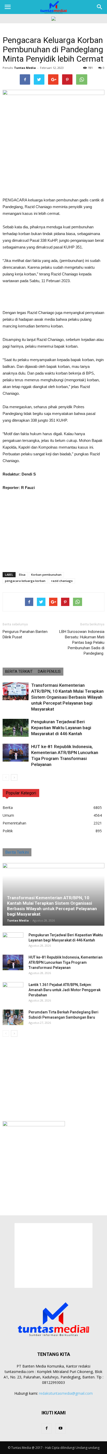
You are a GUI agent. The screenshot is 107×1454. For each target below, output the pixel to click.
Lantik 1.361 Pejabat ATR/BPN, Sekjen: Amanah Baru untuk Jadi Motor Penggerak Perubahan (65, 990)
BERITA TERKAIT (19, 671)
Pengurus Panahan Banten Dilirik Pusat (25, 634)
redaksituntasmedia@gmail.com (66, 1393)
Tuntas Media (25, 68)
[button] (99, 7)
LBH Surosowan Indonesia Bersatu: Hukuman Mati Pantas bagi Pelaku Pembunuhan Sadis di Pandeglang (81, 642)
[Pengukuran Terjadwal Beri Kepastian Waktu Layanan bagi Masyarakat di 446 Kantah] (16, 728)
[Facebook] (46, 1428)
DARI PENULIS (49, 671)
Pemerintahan (14, 823)
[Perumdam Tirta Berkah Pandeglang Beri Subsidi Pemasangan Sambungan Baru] (13, 1017)
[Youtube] (60, 1428)
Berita (8, 807)
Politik (8, 830)
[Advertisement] (53, 297)
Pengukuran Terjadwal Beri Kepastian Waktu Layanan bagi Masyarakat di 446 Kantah (61, 727)
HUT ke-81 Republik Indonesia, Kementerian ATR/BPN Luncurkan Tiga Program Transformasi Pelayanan (66, 962)
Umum (8, 815)
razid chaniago (62, 581)
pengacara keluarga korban (25, 581)
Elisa (22, 574)
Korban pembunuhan (46, 574)
